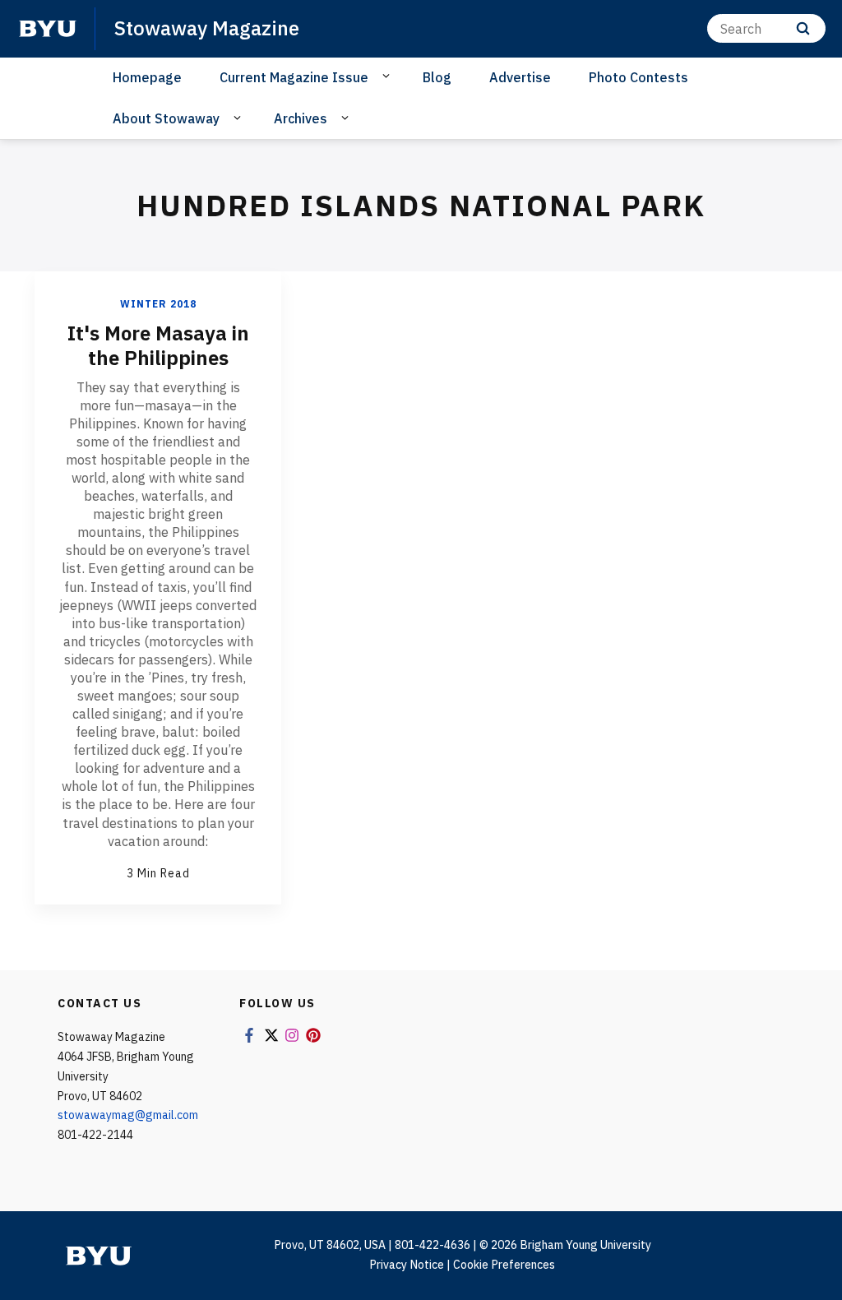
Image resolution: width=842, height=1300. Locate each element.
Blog (437, 77)
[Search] (803, 28)
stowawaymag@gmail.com (128, 1115)
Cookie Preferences (504, 1264)
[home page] (47, 29)
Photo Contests (638, 77)
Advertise (520, 77)
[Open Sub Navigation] (388, 76)
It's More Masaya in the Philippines (158, 345)
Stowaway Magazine (206, 28)
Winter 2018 (158, 304)
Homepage (147, 77)
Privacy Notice (406, 1264)
